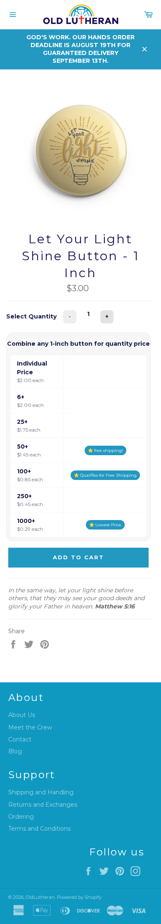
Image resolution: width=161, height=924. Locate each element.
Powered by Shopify (79, 897)
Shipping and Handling (40, 792)
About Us (21, 715)
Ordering (21, 816)
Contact (19, 739)
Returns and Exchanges (42, 804)
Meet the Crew (30, 727)
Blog (15, 751)
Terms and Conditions (39, 828)
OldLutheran (40, 897)
